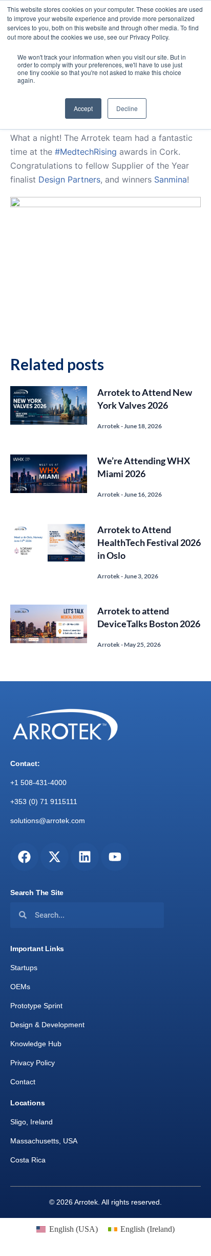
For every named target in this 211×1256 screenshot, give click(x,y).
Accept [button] (83, 108)
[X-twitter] (54, 857)
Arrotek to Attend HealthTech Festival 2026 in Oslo (149, 542)
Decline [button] (127, 108)
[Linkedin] (85, 857)
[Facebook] (24, 857)
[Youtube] (115, 857)
